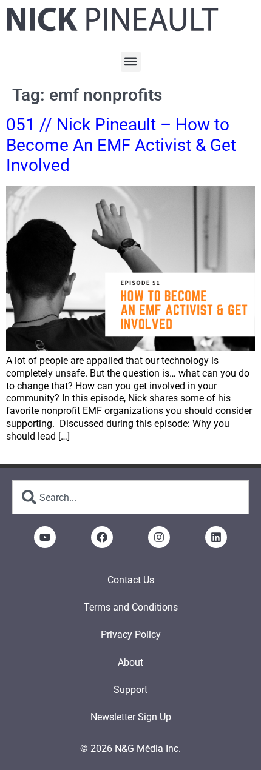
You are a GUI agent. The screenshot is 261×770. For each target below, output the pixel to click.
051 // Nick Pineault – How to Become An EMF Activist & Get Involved (121, 145)
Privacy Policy (131, 634)
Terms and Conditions (131, 607)
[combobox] (130, 497)
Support (130, 689)
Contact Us (130, 580)
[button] (131, 62)
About (130, 662)
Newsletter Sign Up (130, 717)
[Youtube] (45, 537)
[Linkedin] (216, 537)
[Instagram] (159, 537)
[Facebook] (102, 537)
